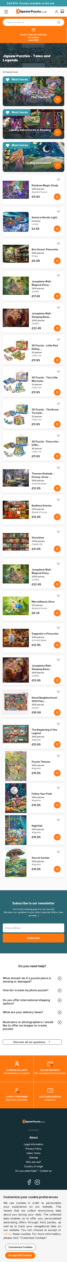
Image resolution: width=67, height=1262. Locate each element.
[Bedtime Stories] (16, 523)
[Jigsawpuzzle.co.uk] (31, 11)
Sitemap (33, 1157)
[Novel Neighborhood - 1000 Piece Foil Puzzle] (16, 715)
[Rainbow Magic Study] (16, 203)
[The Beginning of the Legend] (16, 747)
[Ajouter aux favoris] (59, 81)
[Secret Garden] (16, 876)
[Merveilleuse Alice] (16, 619)
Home (6, 46)
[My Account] (56, 12)
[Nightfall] (16, 844)
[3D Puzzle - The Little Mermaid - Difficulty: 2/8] (16, 395)
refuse (7, 1234)
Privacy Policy (34, 1148)
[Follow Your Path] (16, 812)
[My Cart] (62, 11)
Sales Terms (34, 1153)
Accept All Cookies (20, 1255)
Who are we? (33, 1161)
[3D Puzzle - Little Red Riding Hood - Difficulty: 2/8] (16, 363)
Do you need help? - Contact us (33, 1170)
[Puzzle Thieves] (16, 779)
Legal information (33, 1144)
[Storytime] (16, 555)
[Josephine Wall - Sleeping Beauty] (16, 331)
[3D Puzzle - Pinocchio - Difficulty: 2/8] (16, 459)
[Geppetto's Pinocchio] (16, 651)
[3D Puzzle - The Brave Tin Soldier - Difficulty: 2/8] (16, 427)
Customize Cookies (20, 1247)
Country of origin (33, 1166)
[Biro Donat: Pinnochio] (16, 267)
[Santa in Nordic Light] (16, 235)
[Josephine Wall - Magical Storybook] (16, 299)
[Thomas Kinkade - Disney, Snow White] (16, 491)
